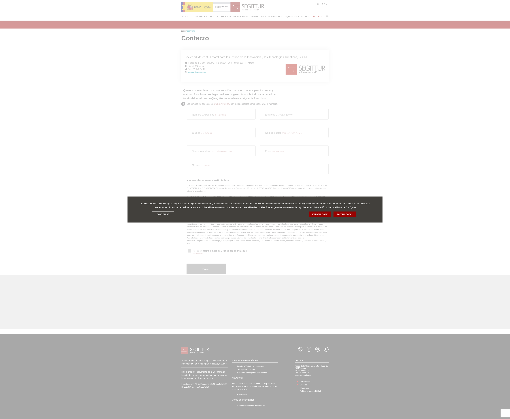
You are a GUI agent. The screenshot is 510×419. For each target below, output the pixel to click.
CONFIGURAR (163, 214)
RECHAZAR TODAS (320, 214)
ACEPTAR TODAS (345, 214)
